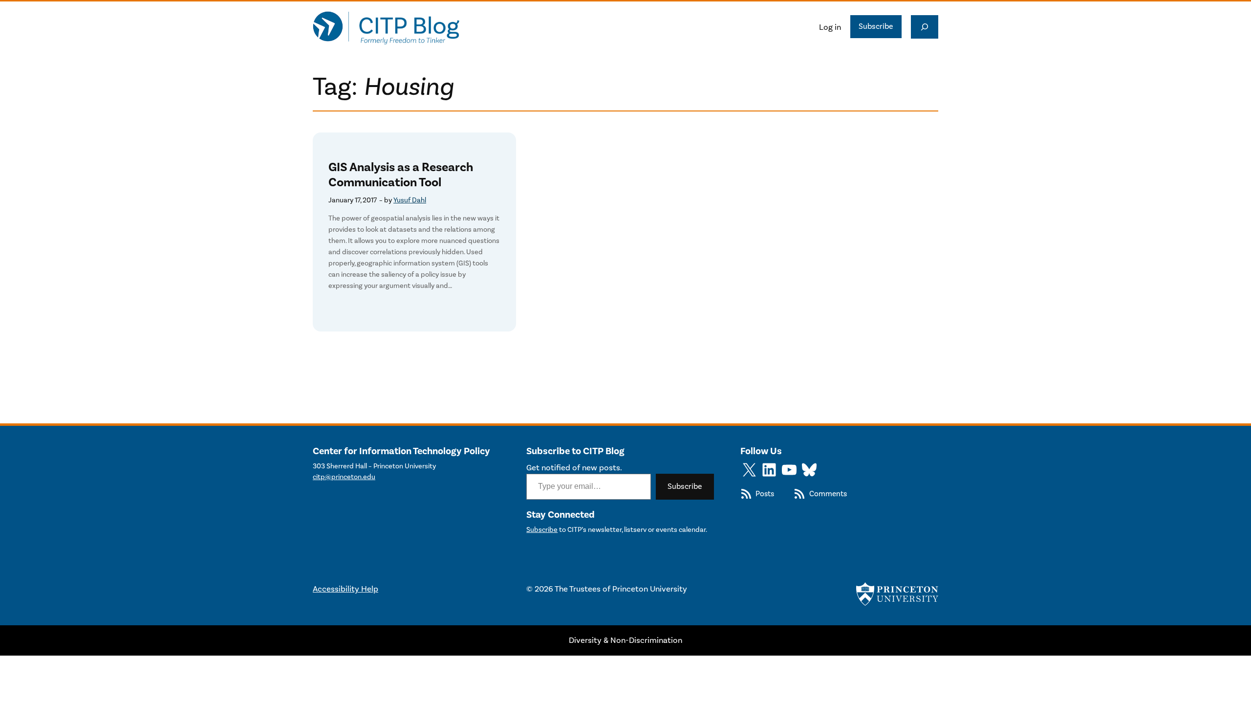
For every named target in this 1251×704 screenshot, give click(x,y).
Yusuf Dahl (409, 200)
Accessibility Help (345, 589)
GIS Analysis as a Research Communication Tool (400, 175)
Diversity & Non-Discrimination (625, 640)
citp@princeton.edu (344, 477)
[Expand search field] (924, 27)
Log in (830, 27)
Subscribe (876, 26)
